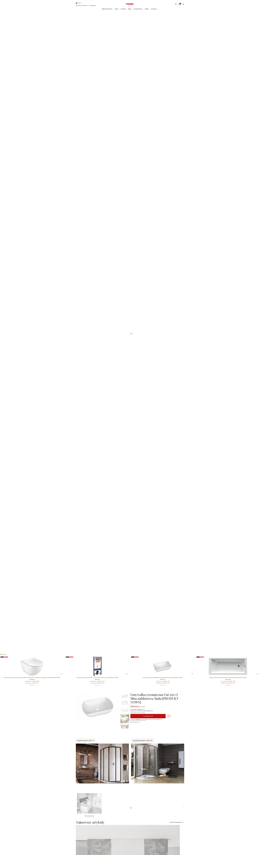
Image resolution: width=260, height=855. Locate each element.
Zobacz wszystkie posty (176, 822)
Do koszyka (29, 673)
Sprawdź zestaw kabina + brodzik (84, 740)
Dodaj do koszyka (149, 716)
